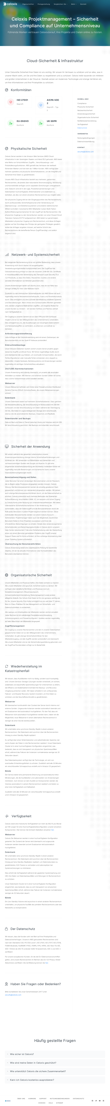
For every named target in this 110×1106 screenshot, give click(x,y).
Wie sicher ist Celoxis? (22, 1054)
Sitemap (59, 1103)
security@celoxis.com (13, 995)
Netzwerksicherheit (84, 110)
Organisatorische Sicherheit (88, 117)
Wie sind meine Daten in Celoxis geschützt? (33, 1062)
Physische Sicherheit (85, 107)
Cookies (41, 1103)
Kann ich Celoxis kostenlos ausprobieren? (32, 1080)
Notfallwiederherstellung (86, 121)
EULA (51, 1103)
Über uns (21, 1098)
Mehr (73, 4)
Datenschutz (82, 128)
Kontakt (83, 4)
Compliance (81, 103)
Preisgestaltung (44, 4)
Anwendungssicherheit (86, 114)
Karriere (32, 1098)
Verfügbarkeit (82, 124)
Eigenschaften (28, 4)
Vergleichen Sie (60, 4)
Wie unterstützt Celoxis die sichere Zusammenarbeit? (38, 1071)
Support (43, 1098)
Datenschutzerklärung (85, 142)
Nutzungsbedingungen (86, 138)
